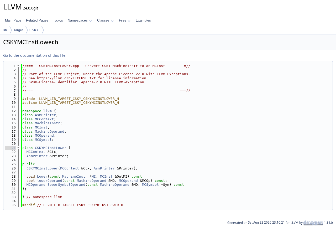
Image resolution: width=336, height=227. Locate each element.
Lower (42, 176)
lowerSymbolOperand (66, 185)
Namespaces (78, 20)
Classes (103, 20)
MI (94, 176)
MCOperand (44, 135)
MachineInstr (47, 123)
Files (122, 20)
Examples (143, 20)
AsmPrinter (45, 115)
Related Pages (37, 20)
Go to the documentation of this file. (34, 55)
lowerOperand (49, 181)
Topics (58, 20)
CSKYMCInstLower (50, 148)
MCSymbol (43, 140)
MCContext (44, 119)
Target (18, 30)
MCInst (41, 127)
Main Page (13, 20)
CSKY (34, 30)
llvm (47, 111)
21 (10, 148)
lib (5, 30)
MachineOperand (49, 131)
